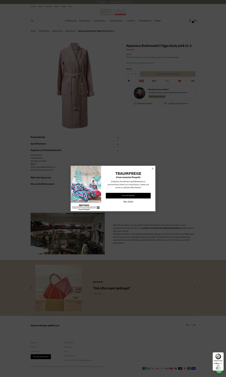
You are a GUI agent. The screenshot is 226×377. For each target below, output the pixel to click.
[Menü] (222, 353)
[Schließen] (152, 168)
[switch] (218, 368)
